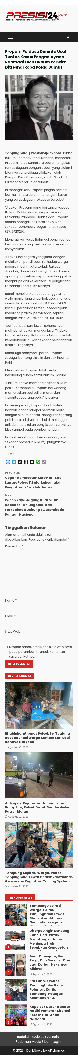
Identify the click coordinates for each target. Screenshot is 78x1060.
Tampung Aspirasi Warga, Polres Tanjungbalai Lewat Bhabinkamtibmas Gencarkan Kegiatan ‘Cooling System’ (39, 845)
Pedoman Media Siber (33, 1041)
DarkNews (34, 1050)
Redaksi (23, 1036)
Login (57, 1041)
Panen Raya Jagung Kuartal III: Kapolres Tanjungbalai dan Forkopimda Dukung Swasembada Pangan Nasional (34, 505)
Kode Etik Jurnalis (45, 1036)
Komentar (14, 546)
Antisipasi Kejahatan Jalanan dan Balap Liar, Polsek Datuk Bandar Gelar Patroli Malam (39, 775)
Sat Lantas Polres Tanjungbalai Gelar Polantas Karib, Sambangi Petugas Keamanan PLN (16, 990)
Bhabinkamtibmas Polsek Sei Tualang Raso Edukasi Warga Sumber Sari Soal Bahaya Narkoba (39, 705)
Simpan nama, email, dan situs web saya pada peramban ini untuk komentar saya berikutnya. (40, 652)
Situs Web (12, 631)
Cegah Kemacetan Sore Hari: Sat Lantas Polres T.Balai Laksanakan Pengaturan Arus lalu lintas (34, 480)
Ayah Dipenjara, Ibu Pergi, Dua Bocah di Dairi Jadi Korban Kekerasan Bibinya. (16, 965)
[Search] (68, 37)
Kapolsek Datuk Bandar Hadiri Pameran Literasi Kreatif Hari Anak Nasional (16, 1015)
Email (10, 616)
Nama (11, 600)
